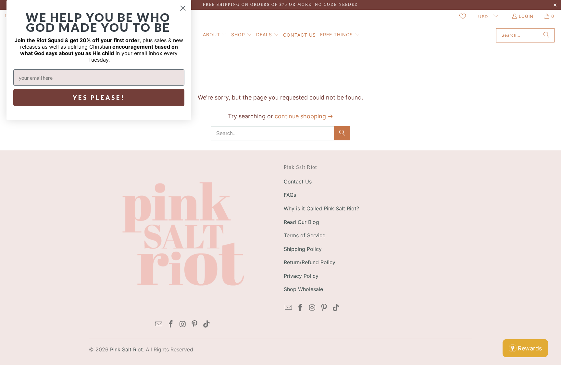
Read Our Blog (301, 222)
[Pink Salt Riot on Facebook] (171, 324)
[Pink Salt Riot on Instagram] (183, 324)
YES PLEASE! (99, 97)
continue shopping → (304, 116)
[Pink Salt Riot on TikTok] (207, 324)
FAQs (290, 195)
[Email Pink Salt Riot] (159, 324)
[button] (215, 35)
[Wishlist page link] (462, 16)
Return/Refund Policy (309, 262)
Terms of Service (304, 235)
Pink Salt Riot (126, 349)
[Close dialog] (183, 8)
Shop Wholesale (303, 289)
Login (526, 16)
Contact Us (298, 181)
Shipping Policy (303, 249)
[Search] (546, 35)
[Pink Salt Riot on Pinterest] (195, 324)
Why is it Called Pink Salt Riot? (321, 208)
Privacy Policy (301, 276)
